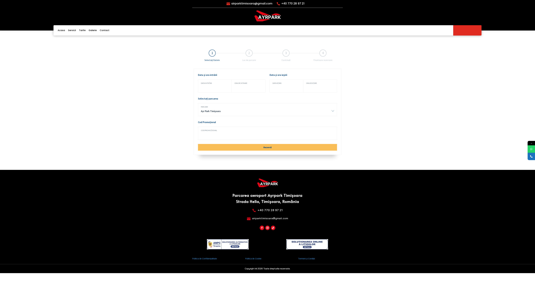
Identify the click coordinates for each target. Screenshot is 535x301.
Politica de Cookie (253, 258)
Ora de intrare (240, 83)
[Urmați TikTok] (273, 228)
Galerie (93, 30)
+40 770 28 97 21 (292, 3)
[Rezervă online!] (531, 156)
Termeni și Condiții (306, 258)
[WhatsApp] (531, 149)
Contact (104, 30)
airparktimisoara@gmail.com (251, 3)
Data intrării (206, 83)
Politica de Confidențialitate (204, 258)
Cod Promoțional (209, 130)
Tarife (82, 30)
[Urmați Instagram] (267, 228)
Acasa (61, 30)
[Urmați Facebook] (262, 228)
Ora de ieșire (311, 83)
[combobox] (267, 112)
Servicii (72, 30)
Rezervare (467, 30)
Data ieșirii (277, 83)
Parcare (204, 107)
